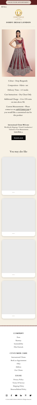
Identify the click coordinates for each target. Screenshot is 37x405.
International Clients (18, 357)
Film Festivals (18, 347)
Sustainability (18, 344)
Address (18, 367)
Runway (18, 341)
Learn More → (18, 132)
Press (18, 337)
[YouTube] (16, 395)
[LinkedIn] (21, 395)
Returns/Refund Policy (18, 389)
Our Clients (18, 370)
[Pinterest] (25, 395)
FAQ (18, 364)
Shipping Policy (18, 386)
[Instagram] (6, 395)
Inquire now (18, 137)
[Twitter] (30, 395)
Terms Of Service (18, 383)
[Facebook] (11, 395)
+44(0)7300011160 (22, 109)
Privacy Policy (18, 380)
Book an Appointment (18, 360)
